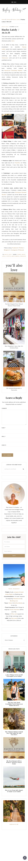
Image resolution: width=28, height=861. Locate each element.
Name (4, 427)
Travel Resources (14, 588)
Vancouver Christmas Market (13, 70)
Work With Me (14, 824)
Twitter (21, 248)
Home (3, 19)
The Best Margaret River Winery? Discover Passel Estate (14, 305)
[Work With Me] (14, 811)
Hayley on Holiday (14, 10)
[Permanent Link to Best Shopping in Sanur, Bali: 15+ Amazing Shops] (14, 344)
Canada (19, 254)
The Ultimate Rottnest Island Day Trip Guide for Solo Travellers (14, 733)
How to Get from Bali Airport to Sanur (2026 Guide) (14, 790)
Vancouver (5, 58)
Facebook (15, 248)
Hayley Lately (16, 19)
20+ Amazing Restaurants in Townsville (14, 389)
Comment (4, 408)
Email (4, 436)
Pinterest (21, 250)
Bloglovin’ (7, 250)
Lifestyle (8, 19)
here (13, 41)
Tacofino (17, 163)
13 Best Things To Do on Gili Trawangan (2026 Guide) (14, 675)
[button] (14, 2)
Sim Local (14, 618)
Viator (10, 603)
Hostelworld (17, 598)
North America (16, 256)
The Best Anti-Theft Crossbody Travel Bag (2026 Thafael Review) (14, 704)
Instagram (14, 250)
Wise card (14, 614)
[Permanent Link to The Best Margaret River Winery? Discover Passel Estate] (14, 302)
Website (4, 445)
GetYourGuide (18, 603)
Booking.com (14, 601)
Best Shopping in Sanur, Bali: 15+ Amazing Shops (14, 347)
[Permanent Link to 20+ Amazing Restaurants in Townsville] (14, 386)
